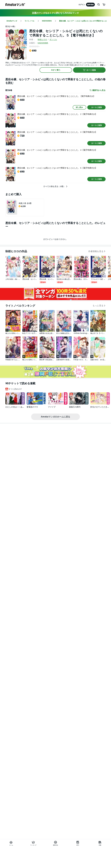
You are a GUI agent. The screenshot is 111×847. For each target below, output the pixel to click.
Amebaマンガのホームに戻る (55, 416)
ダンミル (53, 39)
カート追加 (91, 70)
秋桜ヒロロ (42, 39)
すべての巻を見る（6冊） (54, 186)
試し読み (79, 107)
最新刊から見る (99, 90)
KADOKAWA (43, 43)
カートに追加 (96, 107)
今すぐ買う (56, 70)
